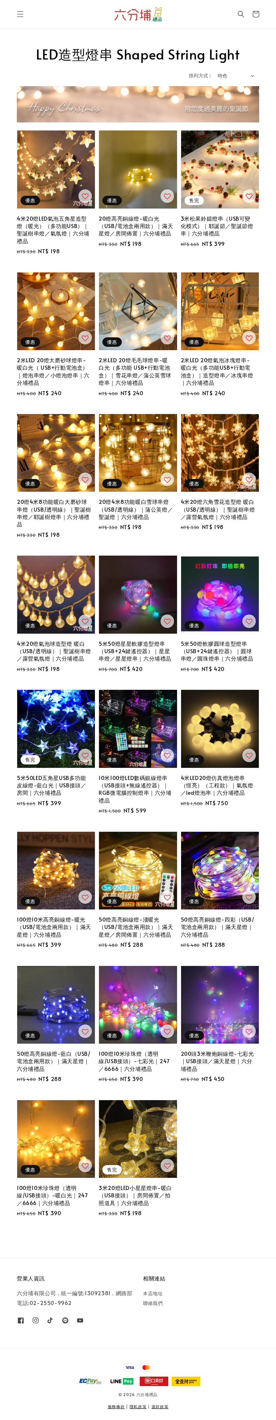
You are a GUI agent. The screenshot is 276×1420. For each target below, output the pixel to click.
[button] (20, 14)
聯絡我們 (153, 1303)
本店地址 (153, 1294)
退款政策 (160, 1406)
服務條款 (116, 1406)
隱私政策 (138, 1406)
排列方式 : (200, 75)
